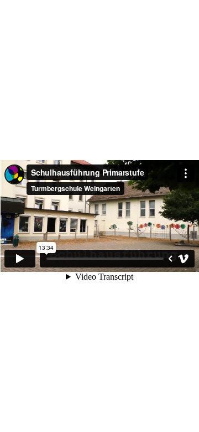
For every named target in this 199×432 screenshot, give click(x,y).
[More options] (186, 173)
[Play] (19, 259)
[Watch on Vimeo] (183, 258)
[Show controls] (170, 258)
